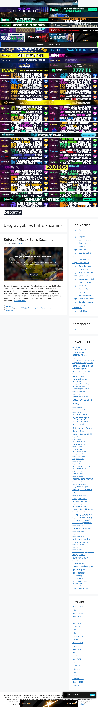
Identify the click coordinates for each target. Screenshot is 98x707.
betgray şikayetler (76, 560)
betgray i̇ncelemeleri (77, 446)
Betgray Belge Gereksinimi (82, 273)
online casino (86, 581)
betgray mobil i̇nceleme (78, 464)
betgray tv (75, 518)
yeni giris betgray (80, 588)
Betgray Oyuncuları (79, 292)
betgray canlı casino (79, 386)
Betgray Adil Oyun (79, 286)
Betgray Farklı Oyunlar (80, 263)
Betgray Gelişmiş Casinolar (82, 240)
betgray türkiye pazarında (78, 525)
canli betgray (78, 563)
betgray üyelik (78, 554)
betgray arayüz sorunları (78, 358)
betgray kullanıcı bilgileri (78, 456)
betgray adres (78, 352)
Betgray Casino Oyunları (80, 396)
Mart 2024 (76, 653)
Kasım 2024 (77, 626)
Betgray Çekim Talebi (80, 269)
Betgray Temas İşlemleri (81, 243)
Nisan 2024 (76, 649)
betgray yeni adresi (80, 542)
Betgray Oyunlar (77, 473)
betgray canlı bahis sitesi (80, 384)
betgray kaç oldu (78, 454)
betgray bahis (77, 360)
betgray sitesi (79, 498)
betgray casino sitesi (82, 402)
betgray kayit (77, 449)
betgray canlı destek (80, 389)
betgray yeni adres (81, 539)
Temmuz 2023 (78, 679)
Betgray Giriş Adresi (82, 428)
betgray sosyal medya (79, 506)
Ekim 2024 (76, 630)
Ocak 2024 (76, 659)
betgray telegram (82, 514)
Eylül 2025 (76, 610)
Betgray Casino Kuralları (81, 282)
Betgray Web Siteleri (80, 311)
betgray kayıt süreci (79, 451)
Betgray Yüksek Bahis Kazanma (28, 239)
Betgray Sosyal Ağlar (80, 276)
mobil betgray (77, 581)
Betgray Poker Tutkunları (81, 289)
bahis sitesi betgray (79, 349)
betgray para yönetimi (77, 481)
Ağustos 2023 (77, 675)
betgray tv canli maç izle (82, 520)
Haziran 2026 (77, 607)
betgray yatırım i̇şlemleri (78, 536)
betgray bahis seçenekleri (82, 363)
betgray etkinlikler (76, 412)
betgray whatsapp (82, 528)
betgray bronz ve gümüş (78, 373)
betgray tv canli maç (85, 518)
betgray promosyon (80, 487)
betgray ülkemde (89, 552)
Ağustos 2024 (77, 636)
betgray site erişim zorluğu (79, 495)
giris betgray (78, 569)
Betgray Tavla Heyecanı (81, 266)
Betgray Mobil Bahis (80, 246)
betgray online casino (77, 471)
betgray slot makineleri (80, 501)
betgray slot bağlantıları (22, 308)
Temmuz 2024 (78, 639)
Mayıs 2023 (76, 685)
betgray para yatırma (82, 478)
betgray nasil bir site (79, 469)
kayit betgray (78, 578)
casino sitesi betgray (82, 566)
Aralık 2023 (76, 662)
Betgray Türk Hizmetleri (81, 250)
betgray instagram (78, 444)
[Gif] (49, 102)
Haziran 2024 (77, 643)
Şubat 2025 (76, 620)
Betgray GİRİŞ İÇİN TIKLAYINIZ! (49, 45)
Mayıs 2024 (76, 646)
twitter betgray (77, 583)
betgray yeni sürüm (77, 549)
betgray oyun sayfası (77, 476)
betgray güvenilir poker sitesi (79, 437)
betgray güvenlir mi (79, 441)
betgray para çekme (79, 484)
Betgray (8, 306)
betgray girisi (10, 308)
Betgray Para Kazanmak (81, 295)
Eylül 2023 (76, 672)
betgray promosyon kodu (82, 491)
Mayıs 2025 (76, 617)
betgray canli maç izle (79, 379)
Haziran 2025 (77, 613)
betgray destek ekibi (77, 407)
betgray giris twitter (80, 421)
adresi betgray (77, 347)
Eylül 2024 (76, 633)
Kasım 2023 (77, 666)
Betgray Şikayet (80, 557)
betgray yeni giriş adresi (78, 547)
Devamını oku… (20, 301)
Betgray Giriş (77, 233)
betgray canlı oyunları (77, 394)
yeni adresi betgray (78, 586)
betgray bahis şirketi (79, 369)
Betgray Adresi (78, 230)
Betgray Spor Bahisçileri (81, 253)
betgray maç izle (78, 459)
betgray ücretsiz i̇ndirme (78, 552)
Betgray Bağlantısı (79, 237)
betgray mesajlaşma (77, 461)
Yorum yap (9, 310)
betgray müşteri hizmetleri (81, 466)
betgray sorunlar (84, 504)
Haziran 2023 (77, 682)
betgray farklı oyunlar (79, 414)
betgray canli (78, 376)
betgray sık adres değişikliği (79, 511)
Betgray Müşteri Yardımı (81, 259)
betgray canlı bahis (78, 381)
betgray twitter (86, 523)
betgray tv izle (76, 523)
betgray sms (75, 504)
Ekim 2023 (76, 669)
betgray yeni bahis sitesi (78, 544)
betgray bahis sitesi (83, 365)
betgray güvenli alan (77, 439)
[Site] (24, 75)
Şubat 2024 (77, 656)
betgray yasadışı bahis (78, 534)
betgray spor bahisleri (82, 509)
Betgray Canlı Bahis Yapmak (83, 302)
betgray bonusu (87, 371)
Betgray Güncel (79, 431)
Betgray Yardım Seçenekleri (83, 279)
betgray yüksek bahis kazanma (41, 308)
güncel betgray (78, 576)
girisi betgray (78, 572)
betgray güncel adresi (82, 434)
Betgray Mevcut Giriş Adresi (83, 299)
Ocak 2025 (76, 623)
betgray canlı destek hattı (78, 391)
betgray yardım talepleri (78, 531)
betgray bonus (77, 371)
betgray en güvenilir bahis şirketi (80, 409)
